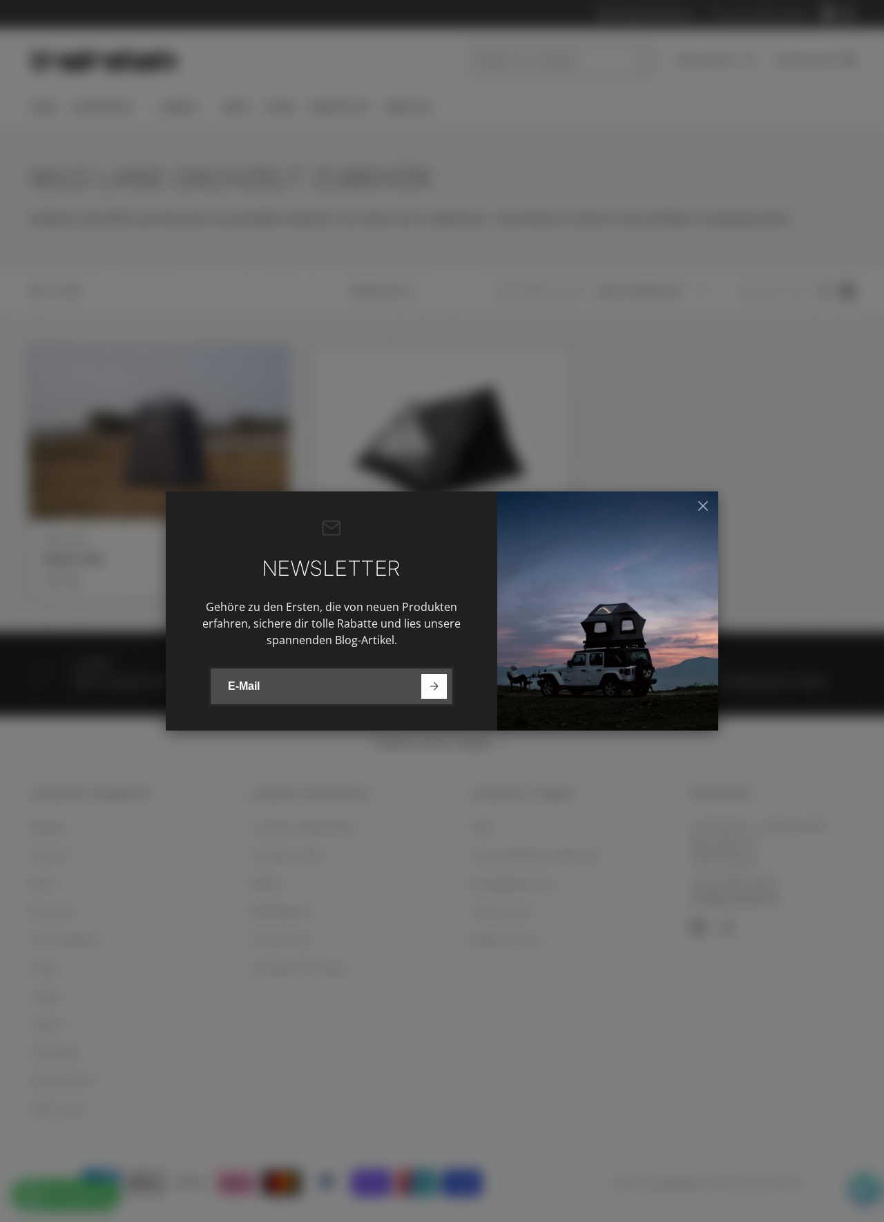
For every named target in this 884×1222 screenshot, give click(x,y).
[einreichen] (434, 686)
